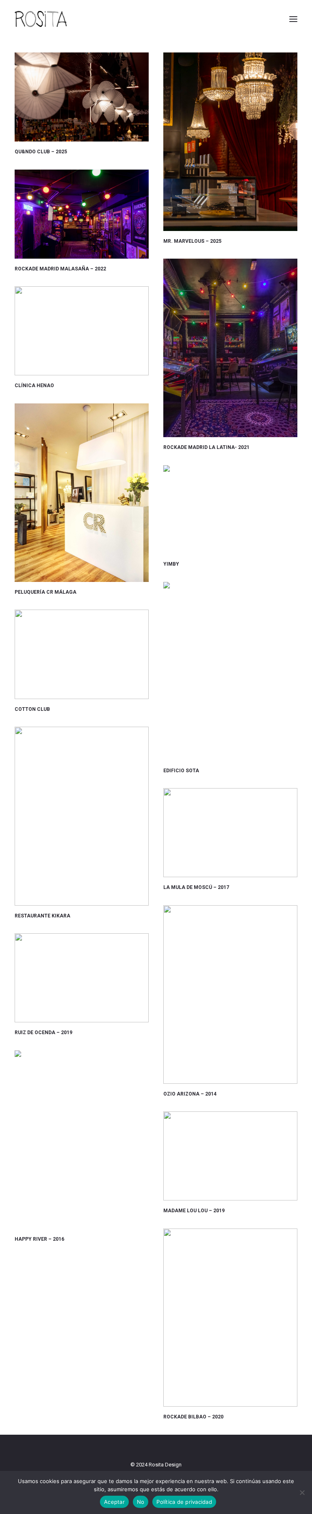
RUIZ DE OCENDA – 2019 (43, 1032)
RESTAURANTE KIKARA (42, 916)
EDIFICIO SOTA (181, 770)
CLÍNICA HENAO (34, 385)
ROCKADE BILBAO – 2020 (193, 1417)
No (141, 1502)
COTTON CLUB (32, 709)
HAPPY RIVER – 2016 (39, 1239)
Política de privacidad (184, 1502)
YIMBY (171, 564)
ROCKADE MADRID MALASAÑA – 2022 (60, 269)
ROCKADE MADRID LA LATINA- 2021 (206, 447)
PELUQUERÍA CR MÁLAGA (45, 592)
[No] (302, 1492)
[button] (293, 19)
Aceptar (114, 1502)
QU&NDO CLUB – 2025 (41, 152)
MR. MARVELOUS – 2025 (192, 241)
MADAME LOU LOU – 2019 (194, 1210)
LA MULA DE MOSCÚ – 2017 (196, 887)
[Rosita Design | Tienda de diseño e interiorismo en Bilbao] (41, 19)
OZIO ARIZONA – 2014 (190, 1094)
